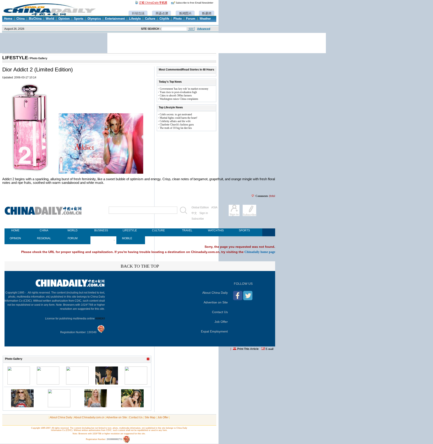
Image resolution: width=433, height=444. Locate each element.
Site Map (150, 417)
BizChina (35, 18)
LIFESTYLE (15, 57)
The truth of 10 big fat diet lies (176, 128)
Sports (78, 18)
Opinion (64, 18)
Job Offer (221, 321)
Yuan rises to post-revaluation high (178, 92)
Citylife (164, 18)
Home (8, 18)
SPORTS (244, 230)
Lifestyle (135, 18)
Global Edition (200, 207)
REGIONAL (44, 238)
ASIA (214, 207)
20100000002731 (114, 439)
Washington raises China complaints (179, 98)
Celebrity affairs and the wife (175, 121)
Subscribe (197, 218)
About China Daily (215, 292)
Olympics (94, 18)
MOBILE (127, 238)
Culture (150, 18)
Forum (190, 18)
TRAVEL (187, 230)
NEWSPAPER (101, 238)
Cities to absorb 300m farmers (176, 95)
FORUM (73, 238)
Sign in (203, 213)
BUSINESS (101, 230)
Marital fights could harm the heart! (178, 117)
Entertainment (115, 18)
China (20, 18)
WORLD (72, 230)
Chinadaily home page (259, 252)
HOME (15, 230)
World (50, 18)
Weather (205, 18)
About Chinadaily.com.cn (89, 417)
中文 (194, 213)
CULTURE (158, 230)
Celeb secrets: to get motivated (176, 114)
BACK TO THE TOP (140, 266)
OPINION (15, 238)
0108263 (100, 318)
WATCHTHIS (215, 230)
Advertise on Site (216, 302)
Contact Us (220, 312)
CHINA (44, 230)
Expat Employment (214, 331)
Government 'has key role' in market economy (184, 88)
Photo (177, 18)
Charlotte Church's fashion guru (177, 124)
